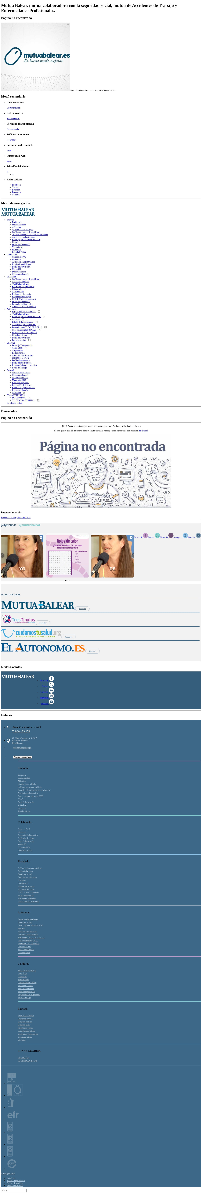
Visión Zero (17, 247)
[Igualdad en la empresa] (10, 1107)
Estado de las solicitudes (23, 322)
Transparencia (13, 129)
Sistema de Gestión (20, 358)
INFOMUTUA (19, 398)
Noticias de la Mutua (21, 372)
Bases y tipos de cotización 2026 (26, 239)
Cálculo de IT (18, 291)
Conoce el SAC (19, 257)
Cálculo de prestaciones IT (24, 324)
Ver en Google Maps (22, 748)
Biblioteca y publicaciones (23, 387)
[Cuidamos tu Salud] (31, 637)
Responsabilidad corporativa (24, 365)
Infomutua (16, 249)
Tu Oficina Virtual (14, 403)
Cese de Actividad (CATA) (24, 330)
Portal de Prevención (21, 244)
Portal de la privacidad (21, 363)
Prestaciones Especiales (22, 304)
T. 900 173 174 (21, 731)
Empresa (10, 220)
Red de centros (13, 118)
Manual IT (16, 269)
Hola (9, 150)
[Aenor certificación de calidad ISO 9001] (10, 1144)
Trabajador (11, 276)
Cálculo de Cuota (20, 335)
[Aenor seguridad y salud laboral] (10, 1132)
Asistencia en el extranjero (23, 237)
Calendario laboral (20, 274)
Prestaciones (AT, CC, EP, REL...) (27, 327)
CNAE (15, 242)
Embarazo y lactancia (21, 294)
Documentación (13, 108)
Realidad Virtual (19, 252)
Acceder (82, 609)
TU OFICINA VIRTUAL (23, 400)
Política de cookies (15, 1183)
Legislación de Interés (21, 385)
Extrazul (10, 370)
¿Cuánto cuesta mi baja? (22, 229)
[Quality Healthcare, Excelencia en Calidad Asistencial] (15, 1095)
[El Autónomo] (43, 651)
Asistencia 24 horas (20, 281)
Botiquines (16, 222)
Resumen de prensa (20, 382)
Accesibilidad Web (15, 1185)
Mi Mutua (16, 392)
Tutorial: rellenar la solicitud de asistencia (30, 234)
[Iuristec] (12, 1083)
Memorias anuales (20, 377)
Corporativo (17, 350)
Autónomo (11, 309)
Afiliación (16, 227)
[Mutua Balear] (38, 608)
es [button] (7, 172)
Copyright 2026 (8, 1173)
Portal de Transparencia (22, 345)
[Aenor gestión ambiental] (10, 1156)
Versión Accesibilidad (22, 757)
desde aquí (143, 431)
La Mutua (11, 343)
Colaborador (12, 254)
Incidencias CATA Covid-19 (24, 332)
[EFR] (13, 1120)
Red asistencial (18, 353)
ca (13, 174)
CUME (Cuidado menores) (24, 299)
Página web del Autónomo (24, 311)
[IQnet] (12, 1169)
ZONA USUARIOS (16, 395)
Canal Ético (17, 348)
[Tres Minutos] (18, 622)
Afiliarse (16, 319)
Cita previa (17, 289)
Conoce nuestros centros (22, 355)
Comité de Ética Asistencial (24, 306)
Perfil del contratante (21, 360)
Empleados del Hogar (21, 264)
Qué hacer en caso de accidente (25, 232)
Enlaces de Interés (20, 390)
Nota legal (11, 1178)
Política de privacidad (16, 1180)
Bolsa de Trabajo (19, 368)
